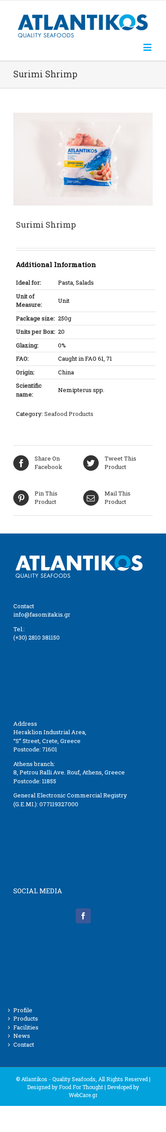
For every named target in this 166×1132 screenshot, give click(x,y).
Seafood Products (68, 414)
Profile (22, 1010)
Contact (23, 1044)
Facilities (26, 1027)
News (21, 1036)
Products (25, 1018)
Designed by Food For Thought (65, 1086)
